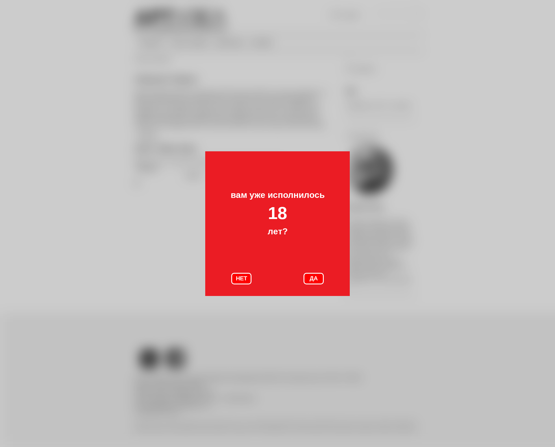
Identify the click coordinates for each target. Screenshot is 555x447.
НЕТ (241, 278)
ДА (314, 278)
